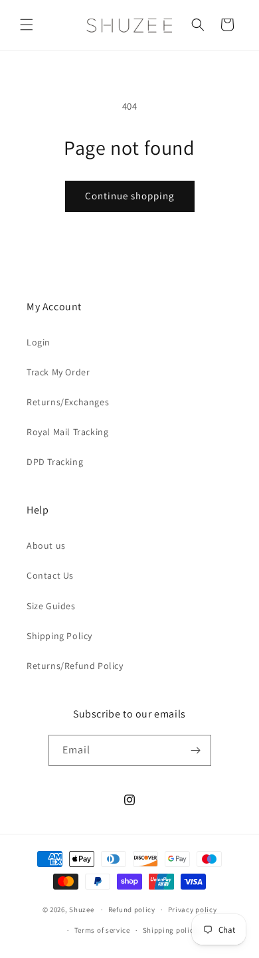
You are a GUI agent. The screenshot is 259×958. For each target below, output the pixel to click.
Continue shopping (130, 195)
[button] (26, 24)
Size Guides (51, 606)
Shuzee (81, 909)
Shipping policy (170, 930)
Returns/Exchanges (68, 402)
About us (46, 545)
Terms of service (102, 930)
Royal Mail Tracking (67, 432)
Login (38, 342)
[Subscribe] (196, 750)
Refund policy (131, 909)
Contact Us (50, 575)
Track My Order (58, 372)
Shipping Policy (59, 636)
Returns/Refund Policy (75, 666)
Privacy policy (192, 909)
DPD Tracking (55, 462)
